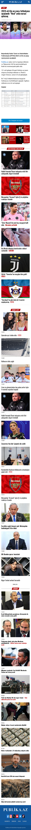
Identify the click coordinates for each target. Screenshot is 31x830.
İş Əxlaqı (24, 821)
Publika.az (4, 62)
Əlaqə (19, 821)
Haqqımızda (7, 821)
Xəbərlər (14, 821)
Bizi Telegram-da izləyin (15, 120)
